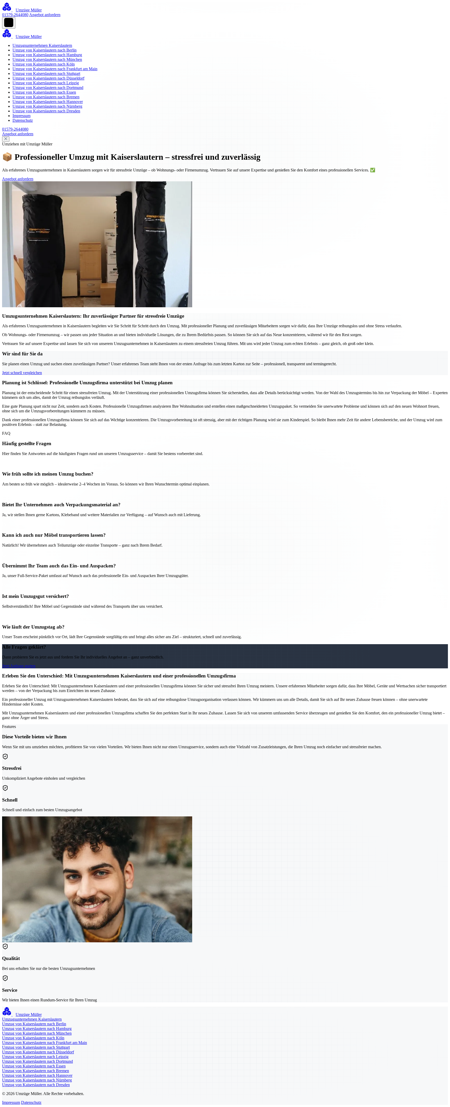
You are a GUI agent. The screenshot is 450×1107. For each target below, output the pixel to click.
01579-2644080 (15, 14)
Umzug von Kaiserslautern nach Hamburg (47, 55)
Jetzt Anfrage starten (18, 666)
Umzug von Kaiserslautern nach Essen (44, 92)
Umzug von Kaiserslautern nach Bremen (45, 97)
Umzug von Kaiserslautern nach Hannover (47, 101)
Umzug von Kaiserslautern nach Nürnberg (47, 106)
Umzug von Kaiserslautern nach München (47, 59)
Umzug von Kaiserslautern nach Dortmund (47, 87)
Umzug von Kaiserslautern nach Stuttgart (46, 73)
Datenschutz (22, 120)
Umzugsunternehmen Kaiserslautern (42, 45)
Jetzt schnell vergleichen (22, 372)
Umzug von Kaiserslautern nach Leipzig (45, 83)
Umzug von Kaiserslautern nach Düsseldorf (48, 78)
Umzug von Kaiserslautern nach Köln (43, 64)
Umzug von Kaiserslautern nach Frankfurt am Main (54, 69)
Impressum (21, 115)
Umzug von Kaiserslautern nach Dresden (46, 111)
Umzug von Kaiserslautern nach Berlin (44, 50)
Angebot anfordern (44, 14)
